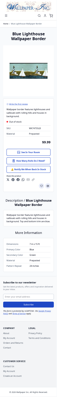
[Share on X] (7, 179)
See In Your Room (30, 152)
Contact (7, 347)
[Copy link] (33, 179)
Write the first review (18, 104)
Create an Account (12, 375)
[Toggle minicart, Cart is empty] (51, 15)
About (6, 333)
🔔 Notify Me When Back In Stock (28, 169)
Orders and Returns (13, 342)
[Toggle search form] (39, 15)
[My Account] (45, 15)
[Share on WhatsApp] (23, 179)
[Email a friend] (28, 179)
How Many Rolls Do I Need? (30, 160)
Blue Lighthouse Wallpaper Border (26, 23)
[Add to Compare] (48, 186)
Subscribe (29, 304)
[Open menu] (6, 16)
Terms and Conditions (39, 338)
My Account (9, 338)
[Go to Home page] (28, 7)
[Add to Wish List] (41, 186)
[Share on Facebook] (18, 179)
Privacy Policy (35, 333)
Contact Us (8, 366)
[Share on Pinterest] (13, 179)
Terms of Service (19, 313)
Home (5, 23)
